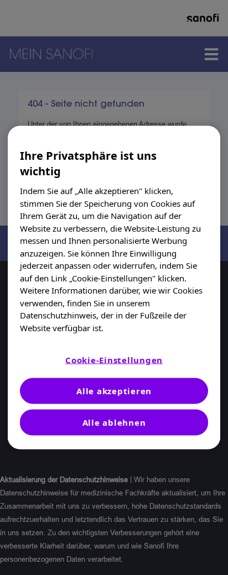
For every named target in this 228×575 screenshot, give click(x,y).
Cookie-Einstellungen (114, 359)
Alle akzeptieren (114, 390)
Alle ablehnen (114, 422)
